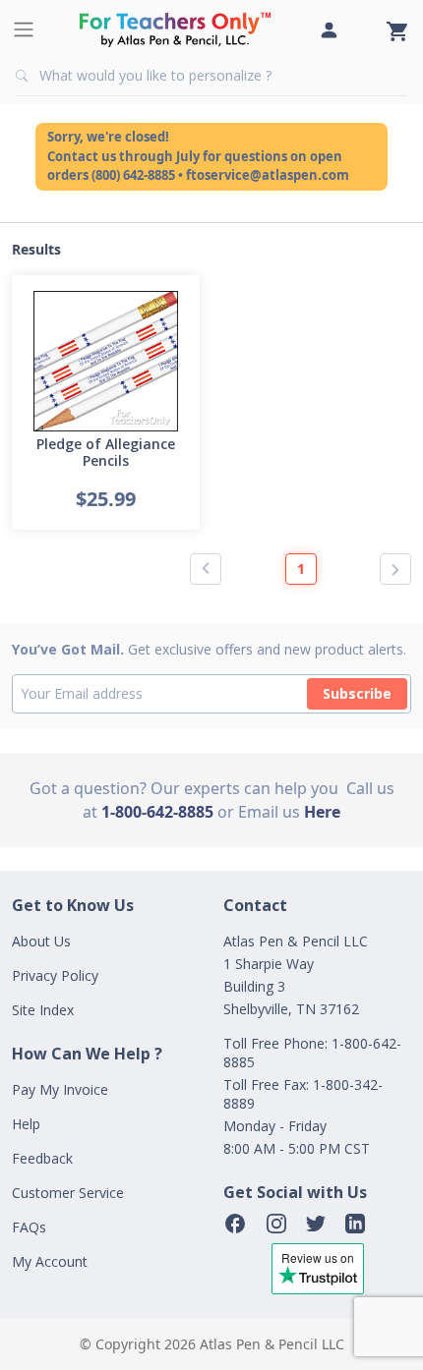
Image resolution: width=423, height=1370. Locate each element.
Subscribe (357, 693)
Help (26, 1123)
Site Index (43, 1009)
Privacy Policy (55, 975)
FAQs (29, 1227)
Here (322, 812)
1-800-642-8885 (157, 812)
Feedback (42, 1158)
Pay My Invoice (60, 1089)
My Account (50, 1261)
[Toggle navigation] (23, 29)
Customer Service (68, 1192)
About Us (41, 941)
